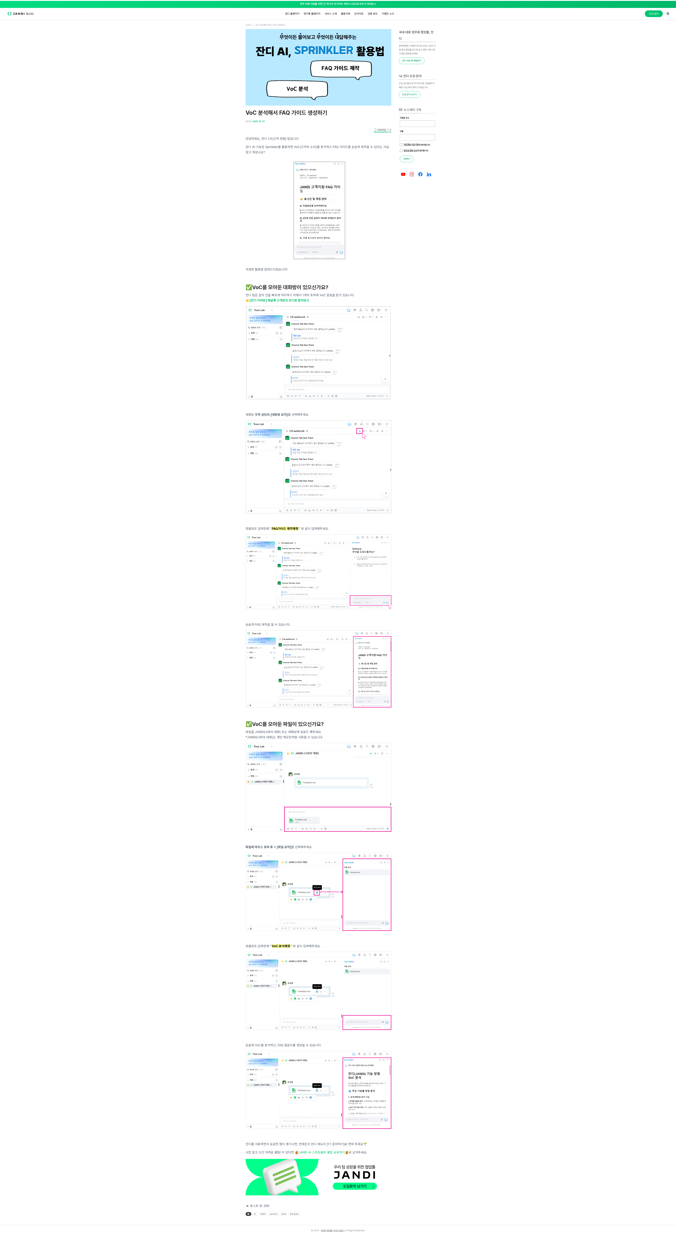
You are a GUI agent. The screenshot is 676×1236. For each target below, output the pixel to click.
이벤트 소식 (388, 13)
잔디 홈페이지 (292, 13)
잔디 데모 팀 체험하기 (411, 60)
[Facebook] (420, 174)
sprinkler (273, 1214)
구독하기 (406, 159)
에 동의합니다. (417, 144)
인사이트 (359, 13)
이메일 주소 (404, 118)
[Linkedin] (429, 174)
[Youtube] (403, 174)
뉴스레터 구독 (412, 110)
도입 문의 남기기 (409, 94)
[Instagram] (412, 174)
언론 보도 (373, 13)
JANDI (262, 1214)
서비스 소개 (331, 13)
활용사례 (345, 13)
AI (255, 1214)
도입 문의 (654, 13)
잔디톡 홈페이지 (312, 13)
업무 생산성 (294, 1214)
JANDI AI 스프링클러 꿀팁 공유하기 (322, 1152)
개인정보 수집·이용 (411, 144)
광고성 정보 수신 (410, 150)
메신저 (283, 1214)
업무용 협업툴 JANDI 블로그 (333, 1230)
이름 (401, 131)
